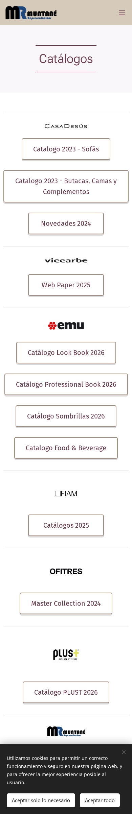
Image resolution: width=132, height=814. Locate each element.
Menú (122, 12)
